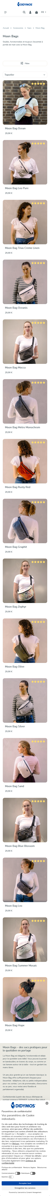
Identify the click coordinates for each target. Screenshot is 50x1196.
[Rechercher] (24, 12)
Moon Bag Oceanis (16, 308)
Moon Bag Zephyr (15, 607)
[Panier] (36, 12)
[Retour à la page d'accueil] (25, 4)
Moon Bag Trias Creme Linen (22, 248)
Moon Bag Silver (15, 726)
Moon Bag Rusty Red (17, 487)
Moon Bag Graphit (16, 547)
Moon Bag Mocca (15, 367)
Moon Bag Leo (13, 906)
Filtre (26, 64)
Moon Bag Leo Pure (16, 188)
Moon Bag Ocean (15, 128)
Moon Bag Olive (14, 666)
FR (42, 12)
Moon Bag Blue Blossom (20, 846)
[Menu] (5, 12)
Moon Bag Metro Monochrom (22, 427)
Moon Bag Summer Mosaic (21, 965)
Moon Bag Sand (14, 786)
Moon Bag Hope (14, 1025)
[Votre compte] (30, 12)
